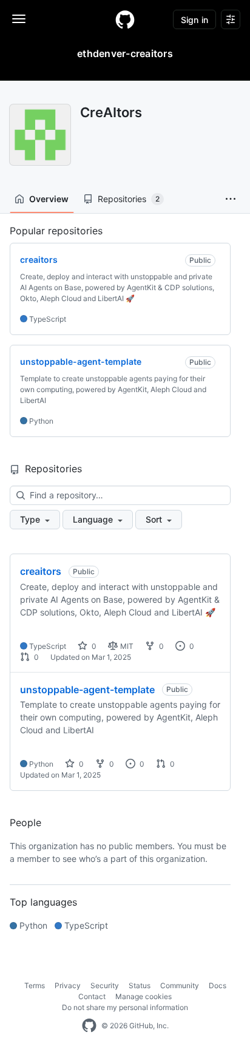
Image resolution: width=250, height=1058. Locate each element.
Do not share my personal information (125, 1007)
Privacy (68, 985)
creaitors (40, 571)
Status (139, 985)
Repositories (129, 199)
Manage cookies (143, 996)
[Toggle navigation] (19, 19)
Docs (217, 985)
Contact (92, 996)
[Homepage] (125, 19)
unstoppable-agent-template (87, 689)
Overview (49, 199)
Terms (34, 985)
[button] (230, 199)
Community (179, 985)
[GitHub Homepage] (89, 1026)
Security (104, 985)
